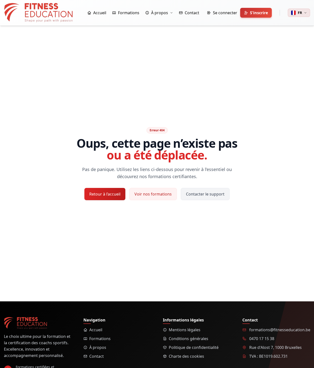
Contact (96, 356)
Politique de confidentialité (194, 347)
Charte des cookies (186, 356)
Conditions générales (188, 338)
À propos (97, 347)
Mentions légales (184, 329)
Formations (100, 338)
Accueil (95, 329)
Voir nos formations (153, 194)
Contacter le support (205, 194)
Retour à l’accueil (104, 194)
